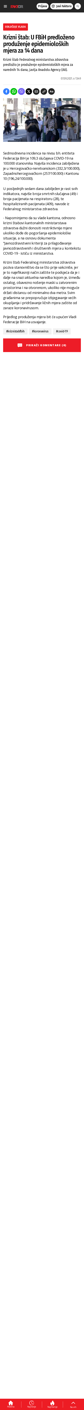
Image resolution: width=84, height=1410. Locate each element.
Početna (10, 1406)
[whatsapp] (13, 91)
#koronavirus (40, 331)
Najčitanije (52, 1407)
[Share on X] (29, 91)
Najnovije (31, 1406)
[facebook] (6, 91)
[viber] (21, 91)
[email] (36, 91)
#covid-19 (62, 331)
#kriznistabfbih (15, 331)
